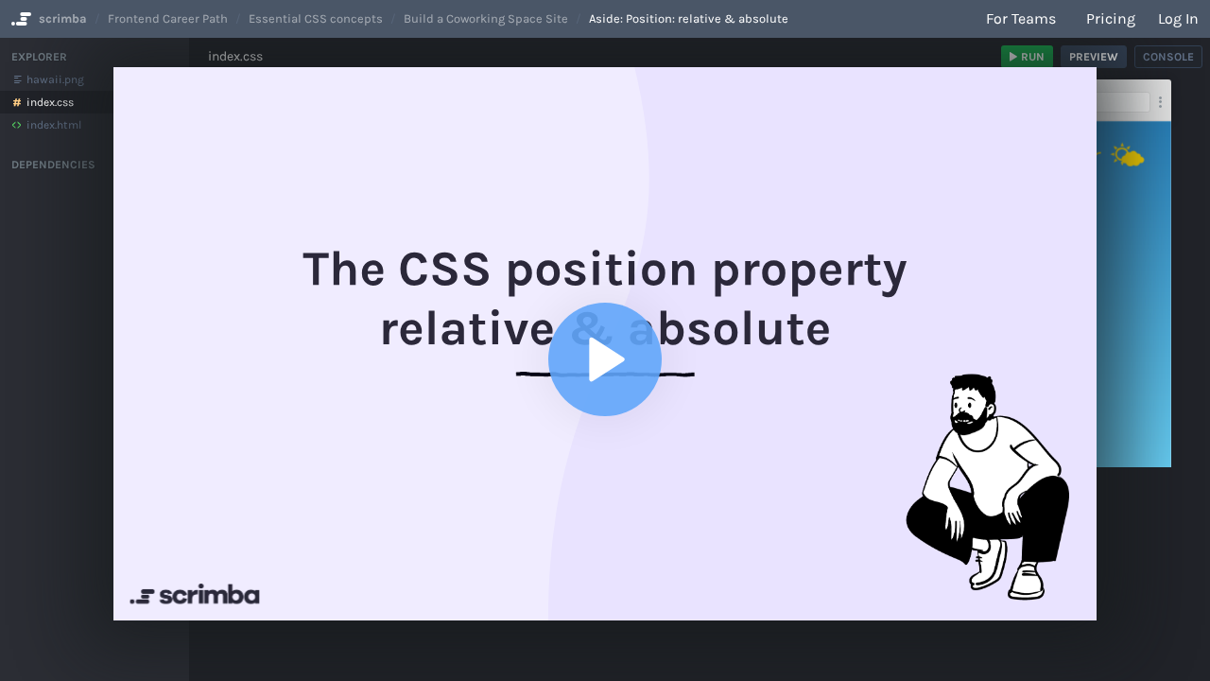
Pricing (1110, 18)
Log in (1178, 18)
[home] (19, 19)
